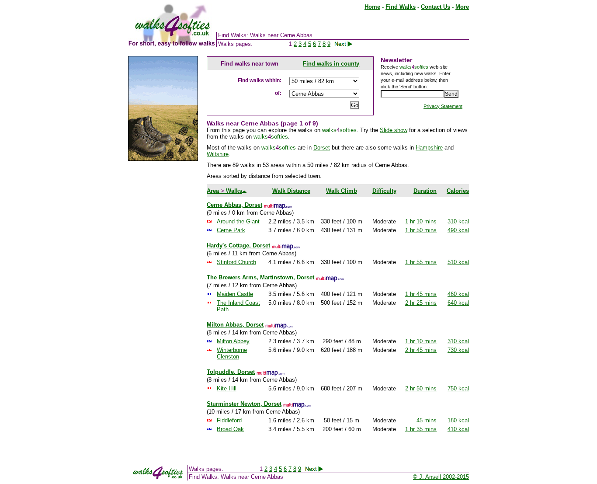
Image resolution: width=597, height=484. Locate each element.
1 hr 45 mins (421, 294)
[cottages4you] (163, 159)
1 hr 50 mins (421, 230)
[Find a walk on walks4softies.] (215, 45)
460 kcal (458, 294)
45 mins (427, 420)
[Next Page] (348, 44)
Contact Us (435, 6)
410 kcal (458, 429)
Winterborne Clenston (232, 353)
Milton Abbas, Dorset (235, 324)
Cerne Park (231, 230)
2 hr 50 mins (421, 388)
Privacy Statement (442, 106)
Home (372, 6)
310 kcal (458, 221)
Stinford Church (236, 262)
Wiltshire (218, 154)
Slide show (393, 130)
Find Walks (400, 6)
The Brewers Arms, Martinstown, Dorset (260, 277)
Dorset (321, 147)
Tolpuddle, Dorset (231, 372)
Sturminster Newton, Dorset (244, 403)
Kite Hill (226, 388)
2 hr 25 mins (421, 302)
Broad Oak (230, 429)
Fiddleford (229, 420)
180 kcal (458, 420)
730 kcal (458, 350)
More (462, 6)
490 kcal (458, 230)
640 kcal (458, 302)
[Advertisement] (163, 301)
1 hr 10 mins (421, 221)
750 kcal (458, 388)
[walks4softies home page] (171, 45)
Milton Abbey (233, 341)
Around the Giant (238, 221)
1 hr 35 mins (421, 429)
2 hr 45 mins (421, 350)
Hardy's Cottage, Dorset (238, 245)
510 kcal (458, 262)
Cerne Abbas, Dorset (234, 205)
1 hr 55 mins (421, 262)
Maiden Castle (235, 294)
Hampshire (429, 147)
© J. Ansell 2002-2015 (441, 477)
